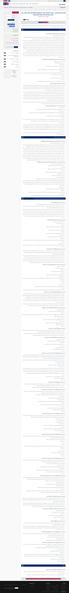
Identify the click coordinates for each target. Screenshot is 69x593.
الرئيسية (36, 3)
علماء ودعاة (26, 7)
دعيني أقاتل (17, 66)
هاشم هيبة (17, 54)
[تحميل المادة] (40, 22)
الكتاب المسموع (63, 590)
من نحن (11, 589)
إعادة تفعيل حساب (15, 31)
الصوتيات (20, 3)
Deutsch (54, 591)
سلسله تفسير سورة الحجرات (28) (14, 59)
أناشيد (57, 584)
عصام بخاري (17, 65)
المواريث (14, 3)
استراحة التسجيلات (55, 590)
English (47, 591)
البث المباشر (11, 7)
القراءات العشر (21, 7)
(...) (17, 67)
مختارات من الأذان (55, 587)
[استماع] (41, 22)
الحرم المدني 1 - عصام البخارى (14, 64)
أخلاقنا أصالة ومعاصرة (15, 38)
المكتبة (17, 3)
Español (57, 591)
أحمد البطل (17, 62)
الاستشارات (23, 3)
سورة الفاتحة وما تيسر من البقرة (14, 53)
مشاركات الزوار (25, 584)
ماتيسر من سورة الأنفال (15, 61)
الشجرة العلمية (15, 7)
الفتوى (27, 3)
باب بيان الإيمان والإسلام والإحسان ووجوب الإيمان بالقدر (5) (13, 56)
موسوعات (33, 3)
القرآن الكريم (30, 7)
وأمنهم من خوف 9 (15, 40)
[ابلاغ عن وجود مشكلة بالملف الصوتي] (39, 22)
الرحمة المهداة (48, 584)
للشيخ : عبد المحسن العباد (43, 16)
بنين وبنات (10, 3)
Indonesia (43, 591)
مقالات (30, 3)
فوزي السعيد (17, 60)
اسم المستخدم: (13, 15)
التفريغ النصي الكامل (45, 22)
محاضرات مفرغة (63, 587)
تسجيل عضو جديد (15, 30)
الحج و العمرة (48, 587)
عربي (60, 591)
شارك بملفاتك (6, 7)
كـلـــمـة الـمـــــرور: (13, 17)
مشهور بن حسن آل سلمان (15, 57)
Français (50, 591)
